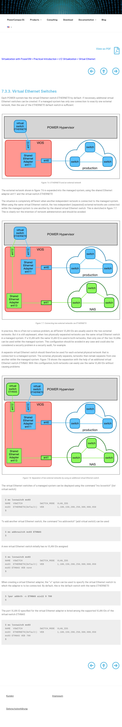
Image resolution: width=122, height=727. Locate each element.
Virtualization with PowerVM (16, 59)
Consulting (52, 19)
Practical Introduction (45, 59)
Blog (104, 19)
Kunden (10, 696)
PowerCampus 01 (15, 19)
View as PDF (103, 48)
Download (68, 19)
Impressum (57, 696)
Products (34, 19)
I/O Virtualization (67, 59)
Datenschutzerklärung (17, 708)
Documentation (86, 19)
